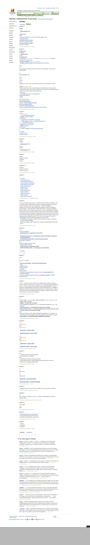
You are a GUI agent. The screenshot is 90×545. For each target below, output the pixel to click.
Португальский (11, 51)
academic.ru (12, 14)
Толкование (22, 24)
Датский (10, 41)
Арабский (11, 32)
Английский (11, 30)
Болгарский (11, 37)
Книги (33, 15)
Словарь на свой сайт (50, 8)
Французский (11, 23)
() (22, 37)
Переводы (27, 15)
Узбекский (11, 58)
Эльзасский (11, 62)
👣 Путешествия (13, 517)
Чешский (10, 60)
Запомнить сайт (41, 8)
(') (29, 272)
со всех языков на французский (45, 18)
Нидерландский (12, 47)
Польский (11, 49)
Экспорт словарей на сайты (14, 519)
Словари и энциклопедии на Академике (28, 10)
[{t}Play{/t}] (23, 26)
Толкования (20, 15)
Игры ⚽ (40, 15)
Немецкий (11, 45)
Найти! (56, 13)
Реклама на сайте (33, 516)
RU (57, 8)
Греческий (11, 39)
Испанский (11, 43)
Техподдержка (27, 516)
